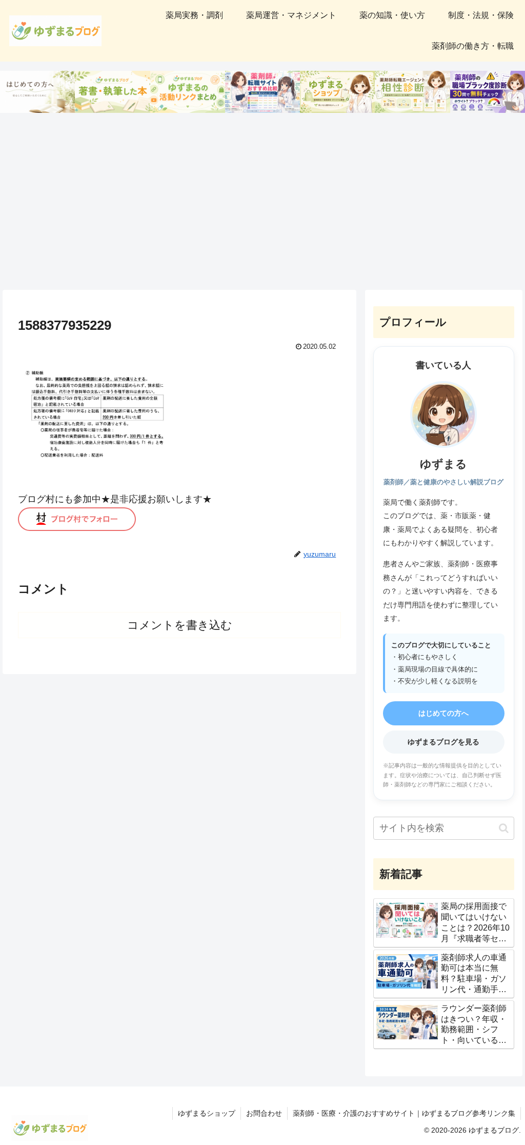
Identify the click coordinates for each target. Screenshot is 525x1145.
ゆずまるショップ (206, 1113)
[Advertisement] (262, 201)
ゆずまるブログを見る (443, 742)
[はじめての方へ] (37, 92)
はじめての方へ (443, 713)
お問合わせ (264, 1113)
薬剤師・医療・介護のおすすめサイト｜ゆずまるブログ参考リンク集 (404, 1113)
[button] (504, 828)
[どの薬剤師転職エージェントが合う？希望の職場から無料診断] (412, 92)
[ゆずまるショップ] (337, 92)
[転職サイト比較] (262, 92)
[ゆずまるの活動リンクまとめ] (187, 92)
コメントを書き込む (179, 625)
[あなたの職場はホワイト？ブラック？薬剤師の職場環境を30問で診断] (487, 92)
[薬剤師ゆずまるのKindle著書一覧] (112, 92)
